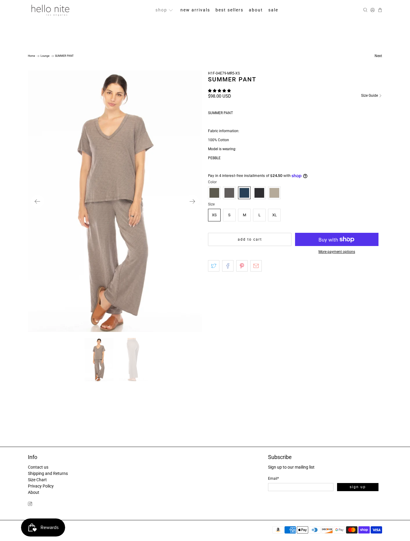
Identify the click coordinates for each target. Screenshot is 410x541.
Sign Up (358, 487)
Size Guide (370, 95)
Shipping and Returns (48, 473)
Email (273, 478)
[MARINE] (244, 193)
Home (31, 56)
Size (211, 204)
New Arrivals (195, 10)
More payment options (336, 252)
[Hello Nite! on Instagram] (30, 504)
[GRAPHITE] (259, 193)
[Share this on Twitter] (213, 266)
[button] (219, 91)
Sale (273, 10)
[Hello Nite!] (50, 10)
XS (214, 215)
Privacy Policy (41, 486)
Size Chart (37, 479)
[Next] (192, 201)
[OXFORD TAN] (274, 193)
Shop (161, 10)
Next (378, 56)
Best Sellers (229, 10)
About (256, 10)
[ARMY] (214, 193)
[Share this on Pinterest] (242, 266)
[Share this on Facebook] (228, 266)
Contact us (38, 467)
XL (274, 215)
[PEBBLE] (229, 193)
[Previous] (37, 201)
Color (212, 182)
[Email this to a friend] (256, 266)
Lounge (45, 56)
